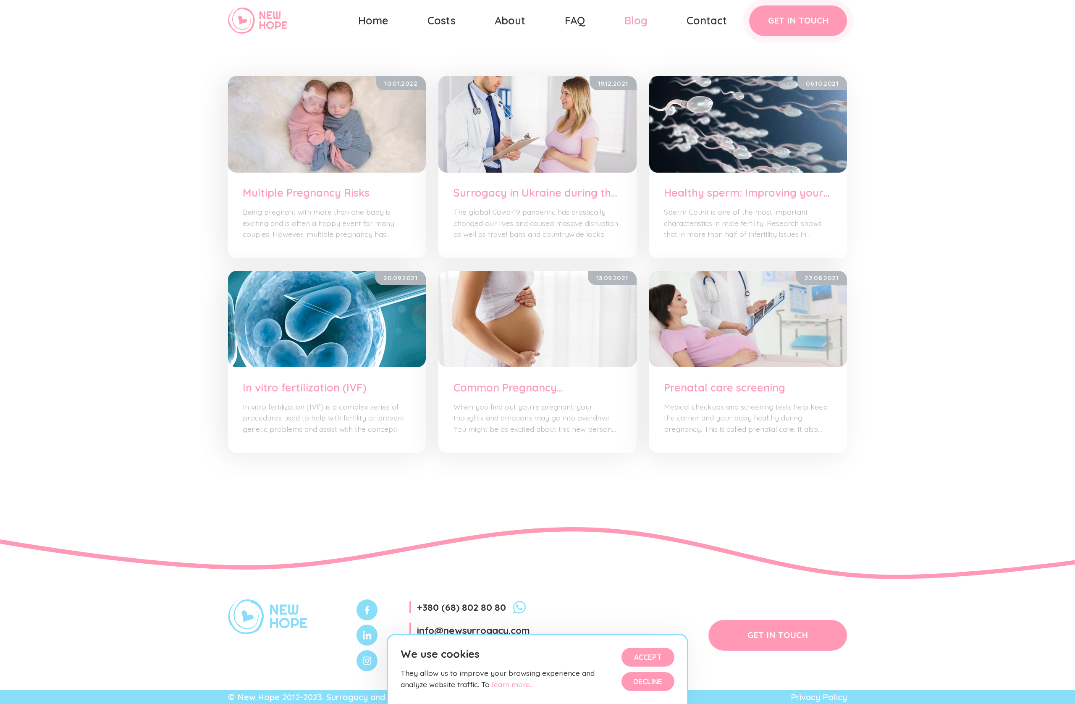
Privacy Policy (819, 697)
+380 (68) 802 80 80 (461, 607)
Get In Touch (798, 20)
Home (373, 20)
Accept (648, 657)
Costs (441, 20)
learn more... (512, 684)
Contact (707, 20)
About (510, 20)
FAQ (575, 20)
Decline (647, 681)
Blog (636, 20)
